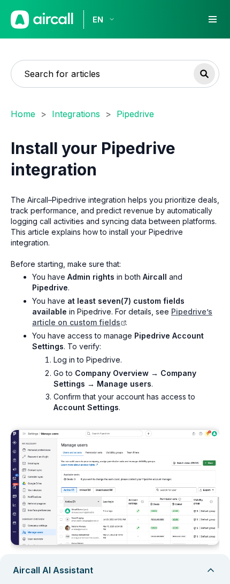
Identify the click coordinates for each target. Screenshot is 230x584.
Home (23, 114)
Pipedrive (135, 114)
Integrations (76, 114)
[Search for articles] (204, 73)
